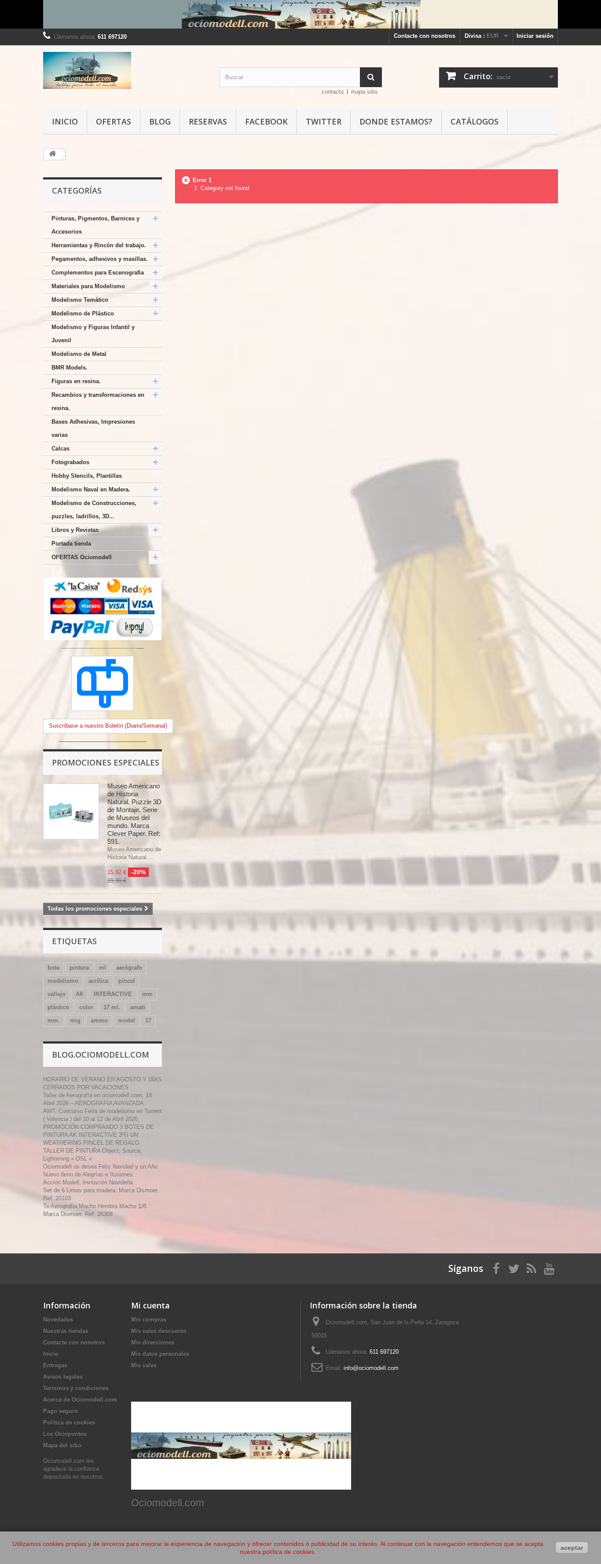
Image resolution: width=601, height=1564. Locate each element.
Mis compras (148, 1319)
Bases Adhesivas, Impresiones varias (93, 428)
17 (148, 1020)
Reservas (208, 121)
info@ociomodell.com (371, 1368)
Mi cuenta (150, 1305)
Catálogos (474, 121)
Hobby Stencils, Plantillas (86, 475)
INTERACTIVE (113, 994)
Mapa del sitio (62, 1445)
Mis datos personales (160, 1354)
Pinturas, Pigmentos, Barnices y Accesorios (95, 225)
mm (147, 994)
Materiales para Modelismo (88, 286)
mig (75, 1020)
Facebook (266, 121)
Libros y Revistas (75, 530)
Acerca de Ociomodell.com (80, 1399)
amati (137, 1007)
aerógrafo (129, 967)
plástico (58, 1007)
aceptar (572, 1547)
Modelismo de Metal (78, 354)
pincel (126, 981)
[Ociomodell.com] (124, 70)
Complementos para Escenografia (97, 272)
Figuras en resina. (76, 381)
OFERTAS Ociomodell (81, 557)
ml (102, 967)
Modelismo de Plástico (82, 313)
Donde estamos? (395, 121)
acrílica (98, 981)
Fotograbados (70, 462)
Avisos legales (63, 1377)
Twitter (323, 121)
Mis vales (144, 1365)
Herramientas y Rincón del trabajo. (98, 245)
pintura (79, 967)
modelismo (63, 981)
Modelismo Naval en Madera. (90, 489)
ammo (99, 1020)
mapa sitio (364, 91)
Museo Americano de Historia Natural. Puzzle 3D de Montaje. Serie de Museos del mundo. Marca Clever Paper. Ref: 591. (134, 813)
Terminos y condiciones (76, 1388)
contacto (333, 91)
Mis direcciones (152, 1342)
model (126, 1020)
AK (80, 994)
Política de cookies (69, 1422)
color (86, 1007)
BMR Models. (69, 367)
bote (53, 967)
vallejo (57, 994)
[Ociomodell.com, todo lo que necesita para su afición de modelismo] (300, 14)
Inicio (65, 121)
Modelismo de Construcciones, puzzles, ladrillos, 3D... (93, 510)
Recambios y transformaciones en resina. (97, 401)
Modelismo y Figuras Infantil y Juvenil (93, 334)
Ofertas (113, 121)
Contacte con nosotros (424, 36)
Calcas (60, 448)
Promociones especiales (105, 762)
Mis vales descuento (159, 1331)
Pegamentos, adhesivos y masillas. (99, 259)
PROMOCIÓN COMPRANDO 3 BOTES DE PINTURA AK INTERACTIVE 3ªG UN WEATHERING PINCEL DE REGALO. (98, 1135)
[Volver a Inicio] (52, 154)
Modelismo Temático (79, 300)
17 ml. (111, 1007)
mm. (54, 1020)
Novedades (58, 1319)
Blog (160, 121)
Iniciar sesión (535, 36)
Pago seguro (60, 1411)
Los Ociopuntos (65, 1434)
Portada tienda (71, 543)
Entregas (55, 1365)
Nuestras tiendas (65, 1331)
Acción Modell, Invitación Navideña (88, 1182)
